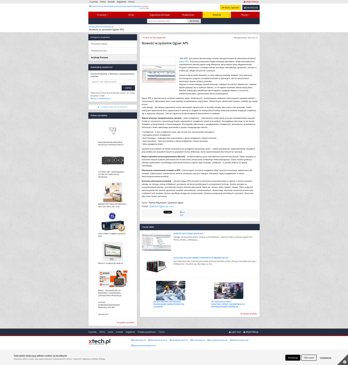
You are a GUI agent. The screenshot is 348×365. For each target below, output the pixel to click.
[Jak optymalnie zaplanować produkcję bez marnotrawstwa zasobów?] (170, 290)
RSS (181, 215)
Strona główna (95, 26)
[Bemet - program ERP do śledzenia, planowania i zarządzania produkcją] (112, 279)
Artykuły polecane (99, 50)
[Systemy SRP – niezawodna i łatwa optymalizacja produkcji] (112, 160)
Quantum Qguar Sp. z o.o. (161, 206)
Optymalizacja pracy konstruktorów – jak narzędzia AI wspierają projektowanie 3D (228, 304)
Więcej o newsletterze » (100, 98)
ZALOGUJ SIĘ (252, 7)
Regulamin (130, 332)
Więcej (244, 14)
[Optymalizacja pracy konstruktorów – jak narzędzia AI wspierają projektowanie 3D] (228, 290)
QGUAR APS (103, 314)
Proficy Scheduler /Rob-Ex (110, 263)
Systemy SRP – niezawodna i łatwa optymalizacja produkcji (111, 174)
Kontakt (119, 332)
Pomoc (162, 332)
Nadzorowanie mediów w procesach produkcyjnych (111, 143)
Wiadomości (188, 14)
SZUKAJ (195, 21)
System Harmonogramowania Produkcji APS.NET (109, 304)
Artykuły (217, 14)
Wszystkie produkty (125, 322)
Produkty (102, 14)
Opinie (110, 332)
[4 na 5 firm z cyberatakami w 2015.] (112, 222)
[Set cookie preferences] (342, 359)
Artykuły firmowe (99, 57)
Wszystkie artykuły (248, 313)
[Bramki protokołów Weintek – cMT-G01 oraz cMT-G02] (112, 192)
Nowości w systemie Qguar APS (188, 233)
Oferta (102, 332)
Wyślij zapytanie (231, 7)
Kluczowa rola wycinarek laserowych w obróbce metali (201, 257)
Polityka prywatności (147, 332)
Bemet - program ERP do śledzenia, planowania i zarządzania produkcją (109, 293)
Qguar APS (184, 61)
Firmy (131, 14)
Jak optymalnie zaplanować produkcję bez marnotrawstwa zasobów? (168, 304)
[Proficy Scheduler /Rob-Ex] (112, 252)
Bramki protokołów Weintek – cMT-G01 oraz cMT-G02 (112, 205)
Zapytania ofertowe (160, 14)
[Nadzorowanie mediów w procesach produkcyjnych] (112, 131)
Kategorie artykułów (100, 37)
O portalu (92, 332)
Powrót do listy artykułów (154, 37)
